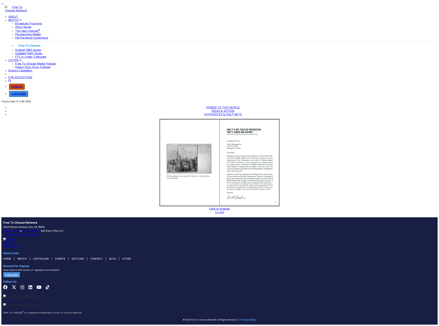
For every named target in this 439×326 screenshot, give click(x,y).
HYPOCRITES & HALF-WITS (223, 114)
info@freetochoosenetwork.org (21, 234)
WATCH (14, 20)
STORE (126, 258)
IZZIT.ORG (78, 258)
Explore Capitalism (20, 70)
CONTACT (96, 258)
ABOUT (13, 16)
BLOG (112, 258)
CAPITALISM (41, 258)
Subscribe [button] (11, 274)
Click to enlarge (219, 208)
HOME (7, 258)
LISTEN (13, 60)
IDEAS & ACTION (223, 111)
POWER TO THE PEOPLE (223, 107)
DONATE (60, 258)
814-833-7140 (11, 230)
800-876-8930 (31, 230)
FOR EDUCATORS (20, 77)
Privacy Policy (248, 319)
